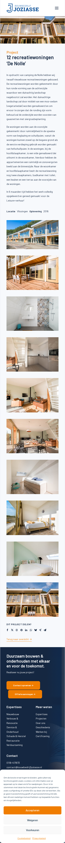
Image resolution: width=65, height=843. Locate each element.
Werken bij (41, 731)
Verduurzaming (14, 744)
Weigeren (32, 820)
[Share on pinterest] (21, 630)
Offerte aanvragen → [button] (25, 694)
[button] (56, 8)
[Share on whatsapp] (31, 630)
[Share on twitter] (12, 630)
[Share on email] (45, 630)
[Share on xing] (40, 630)
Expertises (41, 714)
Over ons (40, 722)
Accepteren (32, 810)
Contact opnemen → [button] (23, 685)
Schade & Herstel (16, 736)
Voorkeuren (32, 830)
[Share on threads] (17, 630)
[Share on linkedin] (26, 630)
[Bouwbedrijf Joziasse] (22, 8)
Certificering (42, 736)
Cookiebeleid (24, 838)
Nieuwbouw (12, 714)
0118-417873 (13, 762)
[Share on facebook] (7, 630)
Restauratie (13, 740)
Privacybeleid (39, 838)
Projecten (41, 718)
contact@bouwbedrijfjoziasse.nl (24, 767)
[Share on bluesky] (35, 630)
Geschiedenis (43, 727)
